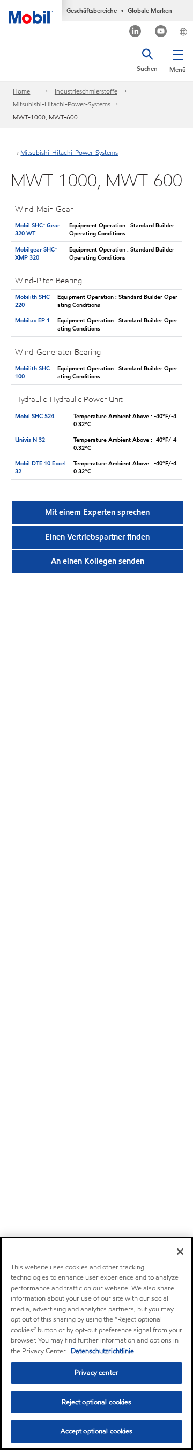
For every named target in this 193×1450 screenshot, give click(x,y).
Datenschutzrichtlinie (102, 1351)
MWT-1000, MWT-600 (45, 116)
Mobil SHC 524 (34, 416)
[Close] (180, 1252)
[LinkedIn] (135, 32)
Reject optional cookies (97, 1402)
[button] (177, 59)
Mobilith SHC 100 (32, 372)
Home (21, 91)
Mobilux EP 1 (32, 320)
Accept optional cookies (97, 1431)
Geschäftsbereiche (91, 10)
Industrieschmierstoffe (86, 91)
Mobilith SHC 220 (32, 300)
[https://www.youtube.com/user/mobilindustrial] (161, 32)
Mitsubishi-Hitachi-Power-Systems (61, 104)
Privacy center (96, 1372)
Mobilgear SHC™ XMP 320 (36, 253)
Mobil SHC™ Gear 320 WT (37, 229)
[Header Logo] (31, 12)
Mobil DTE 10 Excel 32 (40, 467)
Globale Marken (150, 10)
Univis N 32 (30, 439)
